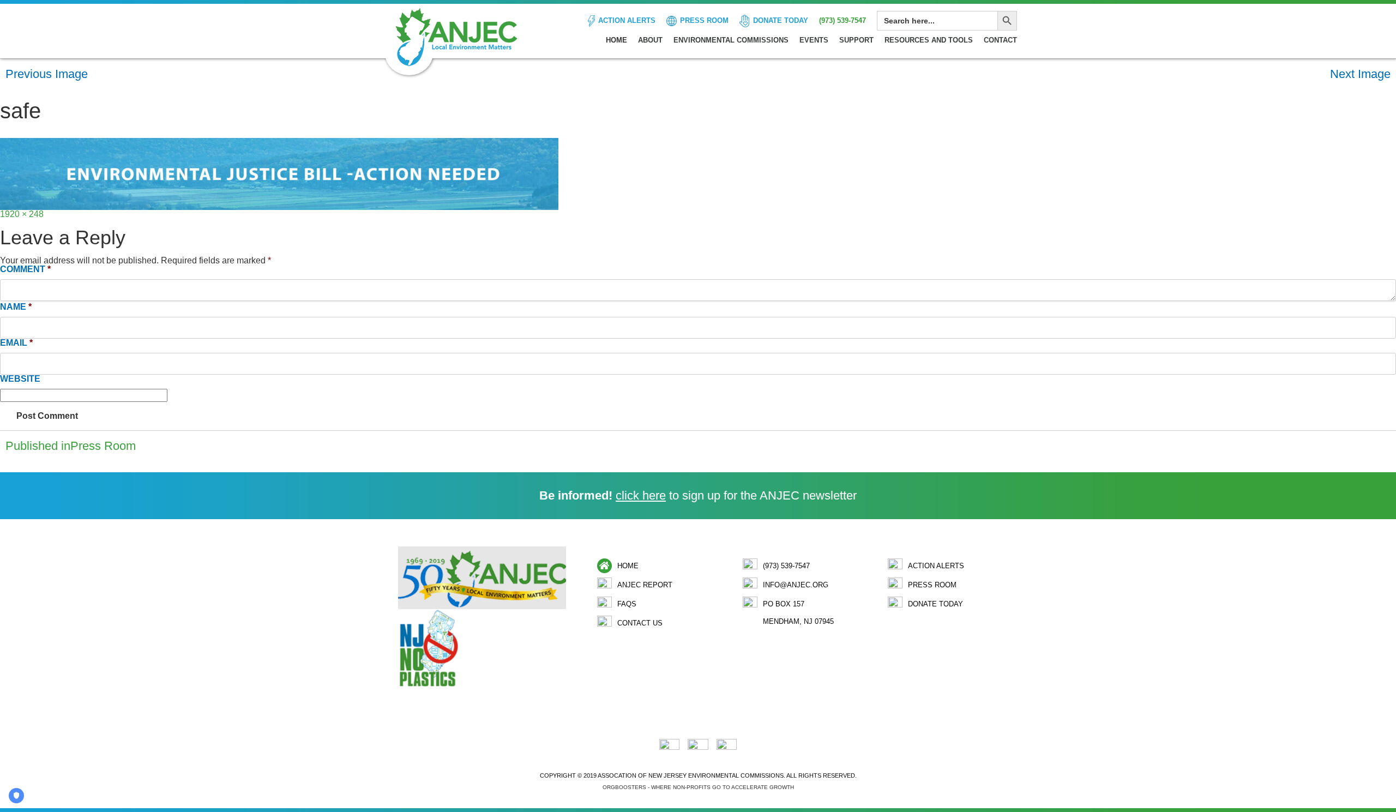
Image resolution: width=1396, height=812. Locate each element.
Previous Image (46, 74)
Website (20, 379)
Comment (25, 269)
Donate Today (780, 20)
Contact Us (640, 623)
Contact (1000, 40)
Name (16, 307)
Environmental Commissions (731, 40)
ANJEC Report (644, 585)
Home (616, 40)
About (650, 40)
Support (856, 40)
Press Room (704, 20)
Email (16, 343)
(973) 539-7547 (842, 20)
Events (813, 40)
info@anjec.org (795, 585)
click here (641, 495)
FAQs (626, 604)
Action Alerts (626, 20)
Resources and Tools (928, 40)
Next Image (1360, 74)
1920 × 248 (22, 214)
